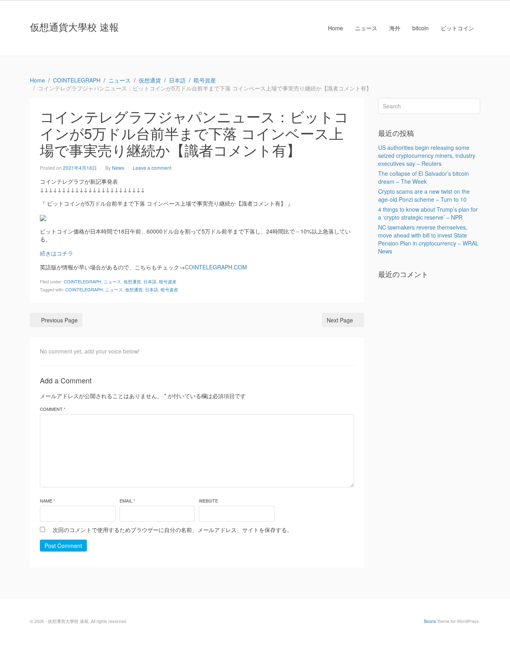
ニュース (366, 28)
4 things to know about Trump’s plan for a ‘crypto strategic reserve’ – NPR (428, 213)
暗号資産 (168, 281)
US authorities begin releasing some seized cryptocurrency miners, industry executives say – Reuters (426, 155)
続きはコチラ (56, 253)
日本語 (150, 281)
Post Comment (63, 546)
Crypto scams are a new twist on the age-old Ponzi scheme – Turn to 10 (424, 195)
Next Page (340, 320)
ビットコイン (457, 28)
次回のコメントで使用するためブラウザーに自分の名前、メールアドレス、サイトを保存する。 (172, 530)
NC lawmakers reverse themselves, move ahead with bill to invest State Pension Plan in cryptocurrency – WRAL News (428, 239)
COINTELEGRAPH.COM (216, 267)
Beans (430, 621)
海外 (394, 28)
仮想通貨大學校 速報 (74, 26)
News (118, 167)
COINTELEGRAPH (82, 281)
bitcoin (420, 28)
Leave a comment (152, 167)
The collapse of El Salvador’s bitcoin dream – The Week (423, 177)
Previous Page (59, 320)
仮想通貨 (132, 281)
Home (335, 28)
